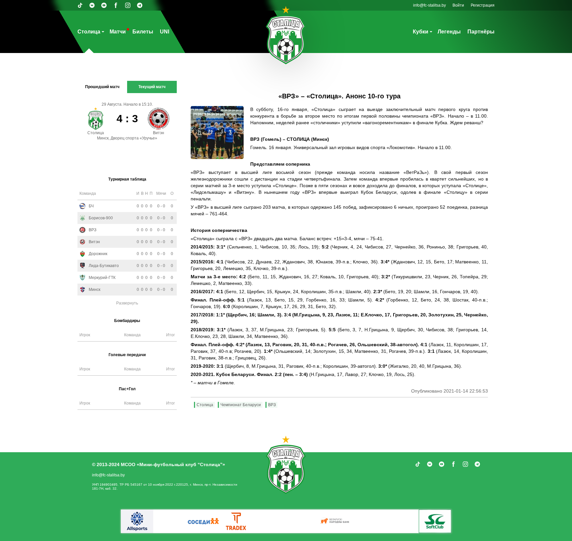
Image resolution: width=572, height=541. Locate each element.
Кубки (420, 31)
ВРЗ (272, 405)
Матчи (118, 31)
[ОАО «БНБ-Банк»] (335, 521)
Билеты (142, 31)
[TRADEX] (236, 521)
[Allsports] (137, 521)
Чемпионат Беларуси (240, 405)
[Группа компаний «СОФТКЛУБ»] (435, 521)
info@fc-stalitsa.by (429, 5)
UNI (164, 31)
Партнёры (481, 31)
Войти (458, 5)
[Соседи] (203, 521)
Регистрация (483, 5)
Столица (88, 31)
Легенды (449, 31)
